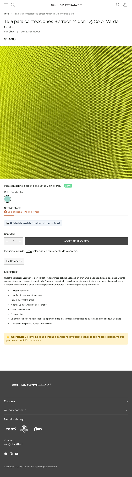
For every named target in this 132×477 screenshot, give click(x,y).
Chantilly (13, 31)
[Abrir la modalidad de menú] (5, 4)
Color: (14, 192)
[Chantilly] (66, 5)
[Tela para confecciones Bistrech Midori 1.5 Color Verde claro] (66, 112)
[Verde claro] (7, 199)
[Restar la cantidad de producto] (7, 241)
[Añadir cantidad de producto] (20, 241)
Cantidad (9, 233)
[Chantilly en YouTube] (17, 454)
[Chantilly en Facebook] (6, 454)
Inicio (6, 13)
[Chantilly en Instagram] (11, 454)
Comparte (16, 261)
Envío (29, 251)
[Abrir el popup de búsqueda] (12, 4)
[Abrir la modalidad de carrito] (125, 4)
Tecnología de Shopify (46, 466)
